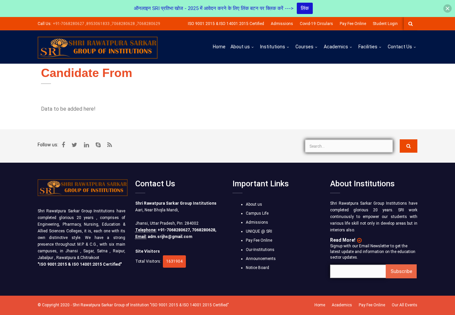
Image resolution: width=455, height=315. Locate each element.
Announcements (261, 258)
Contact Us (400, 46)
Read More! (342, 240)
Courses (304, 46)
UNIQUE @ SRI (259, 231)
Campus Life (257, 213)
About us (240, 46)
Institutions (272, 46)
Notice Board (257, 267)
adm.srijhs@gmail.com (170, 236)
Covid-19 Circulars (316, 23)
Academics (336, 46)
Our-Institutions (260, 249)
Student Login (385, 23)
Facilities (367, 46)
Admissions (282, 23)
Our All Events (404, 305)
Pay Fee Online (353, 23)
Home (219, 46)
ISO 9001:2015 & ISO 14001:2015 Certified (226, 23)
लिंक (305, 8)
